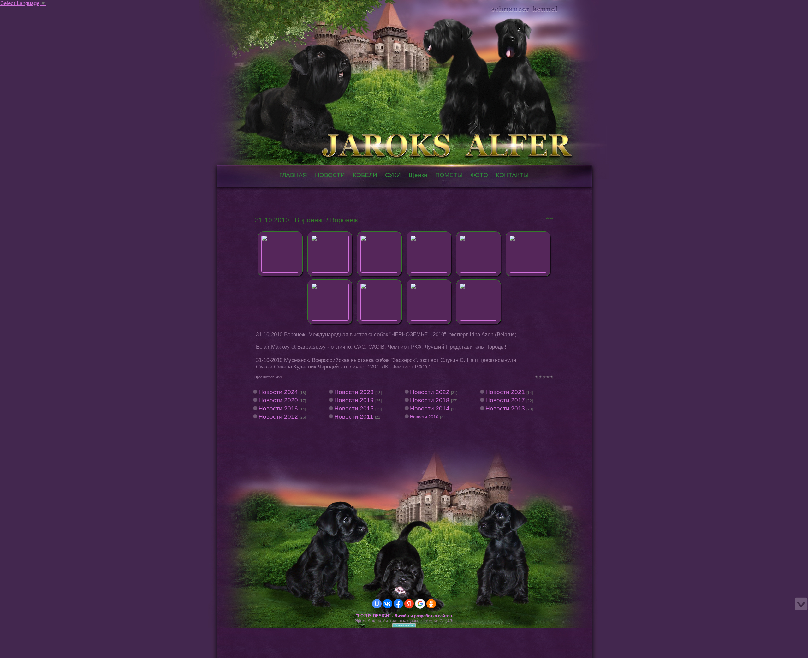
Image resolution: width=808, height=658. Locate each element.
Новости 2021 (505, 392)
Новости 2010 (424, 416)
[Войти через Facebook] (398, 603)
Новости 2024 (278, 392)
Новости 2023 (354, 392)
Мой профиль (43, 10)
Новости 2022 (429, 392)
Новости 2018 (429, 400)
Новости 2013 (505, 408)
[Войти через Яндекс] (409, 603)
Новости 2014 (429, 408)
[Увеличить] (280, 252)
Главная (37, 10)
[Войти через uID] (377, 603)
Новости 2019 (354, 400)
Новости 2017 (505, 400)
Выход (49, 10)
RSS (56, 10)
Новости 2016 (278, 408)
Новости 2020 (278, 400)
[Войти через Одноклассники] (431, 603)
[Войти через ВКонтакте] (387, 603)
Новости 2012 (278, 416)
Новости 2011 (353, 416)
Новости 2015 (354, 408)
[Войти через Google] (420, 604)
